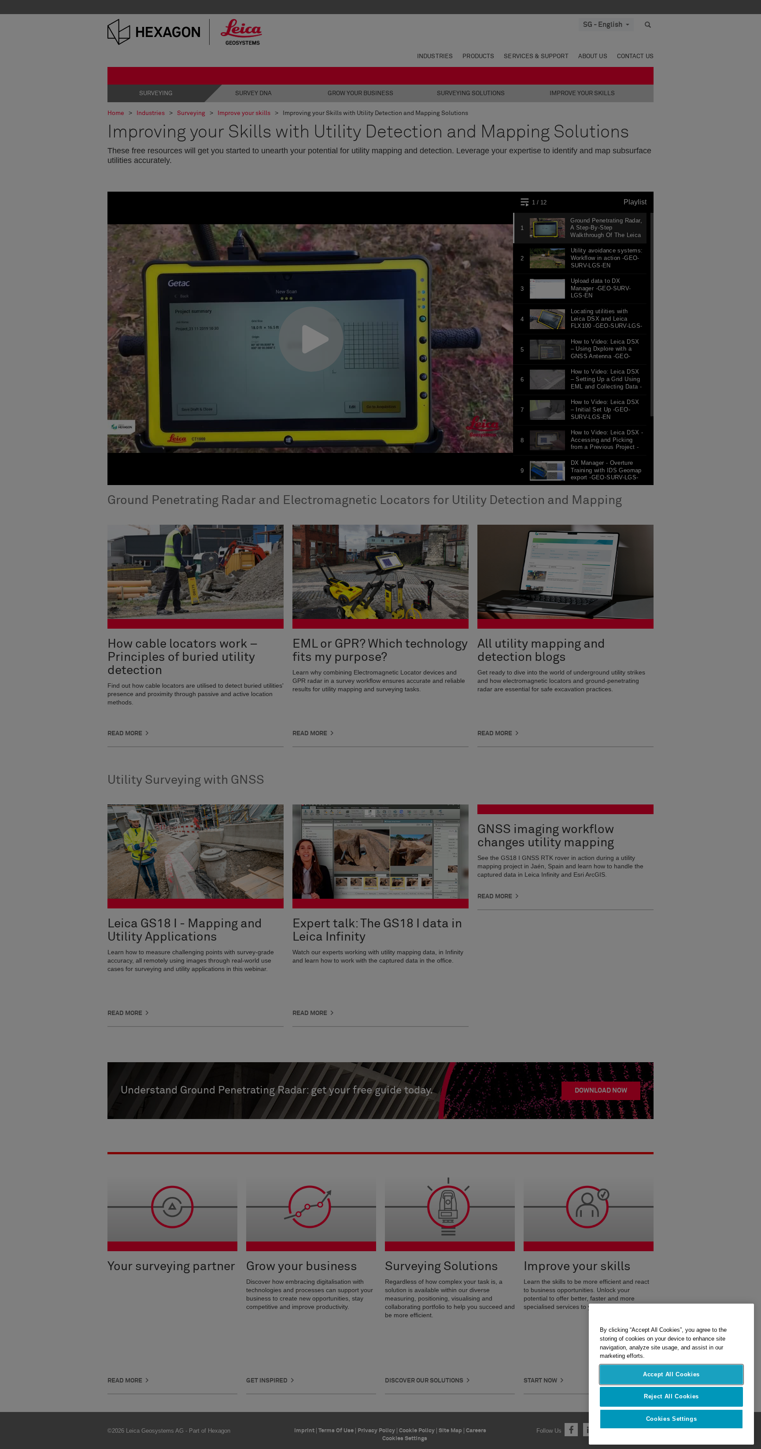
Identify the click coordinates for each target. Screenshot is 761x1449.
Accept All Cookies (671, 1374)
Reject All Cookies (671, 1396)
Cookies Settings (671, 1419)
